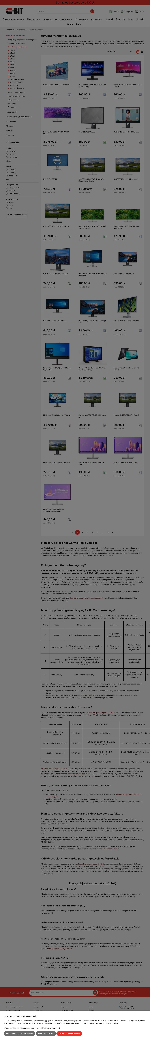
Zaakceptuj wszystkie (69, 1033)
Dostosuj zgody (46, 1033)
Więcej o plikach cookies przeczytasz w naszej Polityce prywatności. (32, 1028)
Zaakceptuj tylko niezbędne (19, 1033)
